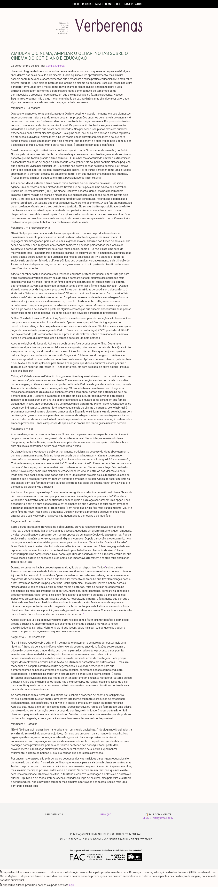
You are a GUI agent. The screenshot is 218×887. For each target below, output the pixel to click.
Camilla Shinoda (55, 65)
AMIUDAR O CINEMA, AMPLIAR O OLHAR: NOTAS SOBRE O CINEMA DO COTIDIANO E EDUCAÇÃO (69, 56)
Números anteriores (108, 4)
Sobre (76, 4)
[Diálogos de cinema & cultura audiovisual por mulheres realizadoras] (109, 33)
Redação (87, 4)
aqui (71, 885)
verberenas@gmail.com (158, 818)
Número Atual (133, 4)
